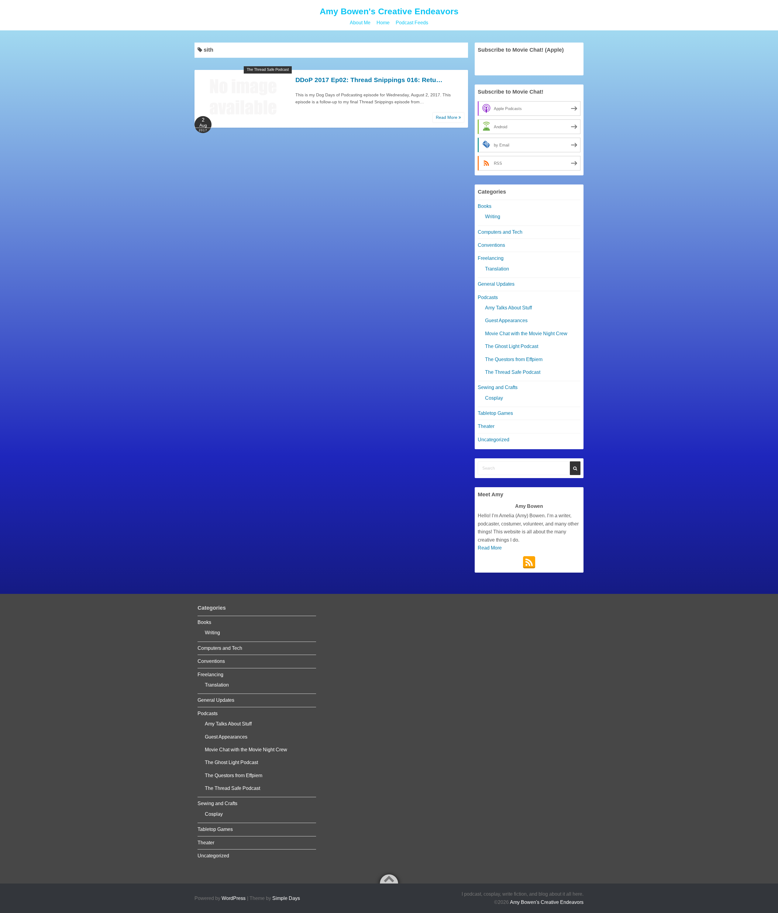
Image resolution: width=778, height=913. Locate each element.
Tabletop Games (495, 413)
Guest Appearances (506, 320)
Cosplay (494, 398)
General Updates (496, 284)
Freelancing (491, 258)
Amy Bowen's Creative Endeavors (389, 11)
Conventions (491, 245)
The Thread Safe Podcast (268, 69)
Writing (492, 216)
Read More (447, 117)
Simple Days (286, 898)
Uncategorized (493, 439)
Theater (486, 426)
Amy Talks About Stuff (508, 307)
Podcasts (488, 297)
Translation (497, 268)
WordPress (234, 898)
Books (484, 206)
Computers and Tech (500, 232)
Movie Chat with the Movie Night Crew (526, 333)
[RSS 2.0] (529, 562)
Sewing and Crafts (498, 387)
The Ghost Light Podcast (511, 346)
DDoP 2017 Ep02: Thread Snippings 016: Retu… (368, 79)
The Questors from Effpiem (513, 359)
